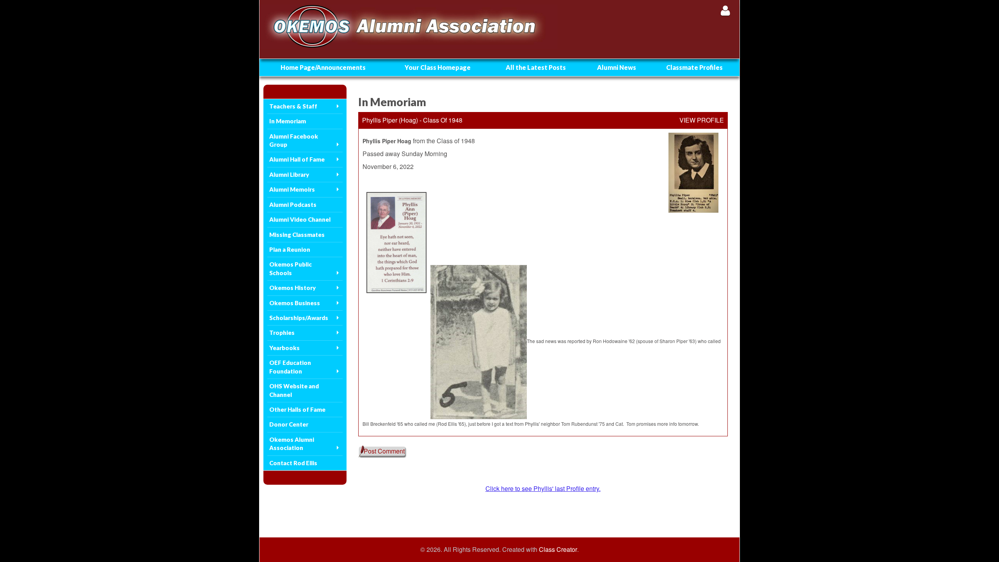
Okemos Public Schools (290, 268)
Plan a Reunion (289, 249)
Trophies (282, 332)
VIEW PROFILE (701, 120)
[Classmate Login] (725, 10)
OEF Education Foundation (290, 366)
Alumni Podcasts (292, 204)
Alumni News (616, 67)
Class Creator (558, 549)
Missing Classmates (297, 234)
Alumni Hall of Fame (297, 159)
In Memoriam (287, 120)
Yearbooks (284, 347)
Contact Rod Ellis (293, 462)
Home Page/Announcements (323, 67)
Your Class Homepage (438, 67)
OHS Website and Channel (294, 390)
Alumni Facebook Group (293, 140)
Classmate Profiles (694, 67)
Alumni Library (289, 174)
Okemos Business (294, 302)
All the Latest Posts (536, 67)
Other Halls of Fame (297, 409)
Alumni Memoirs (292, 189)
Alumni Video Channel (300, 219)
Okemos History (292, 287)
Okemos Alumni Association (291, 443)
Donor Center (288, 424)
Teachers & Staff (293, 106)
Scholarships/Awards (298, 317)
